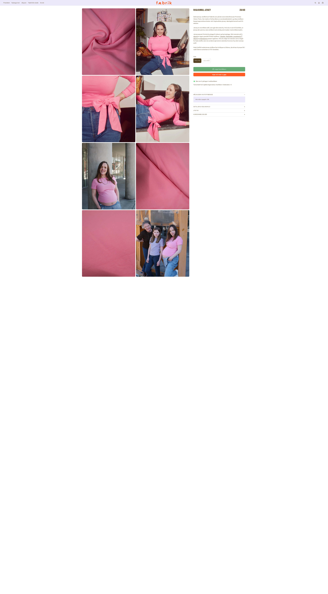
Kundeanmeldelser (200, 114)
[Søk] (315, 3)
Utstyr (195, 110)
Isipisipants (203, 39)
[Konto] (319, 3)
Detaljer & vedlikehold (201, 106)
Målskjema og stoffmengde (203, 94)
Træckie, (223, 36)
